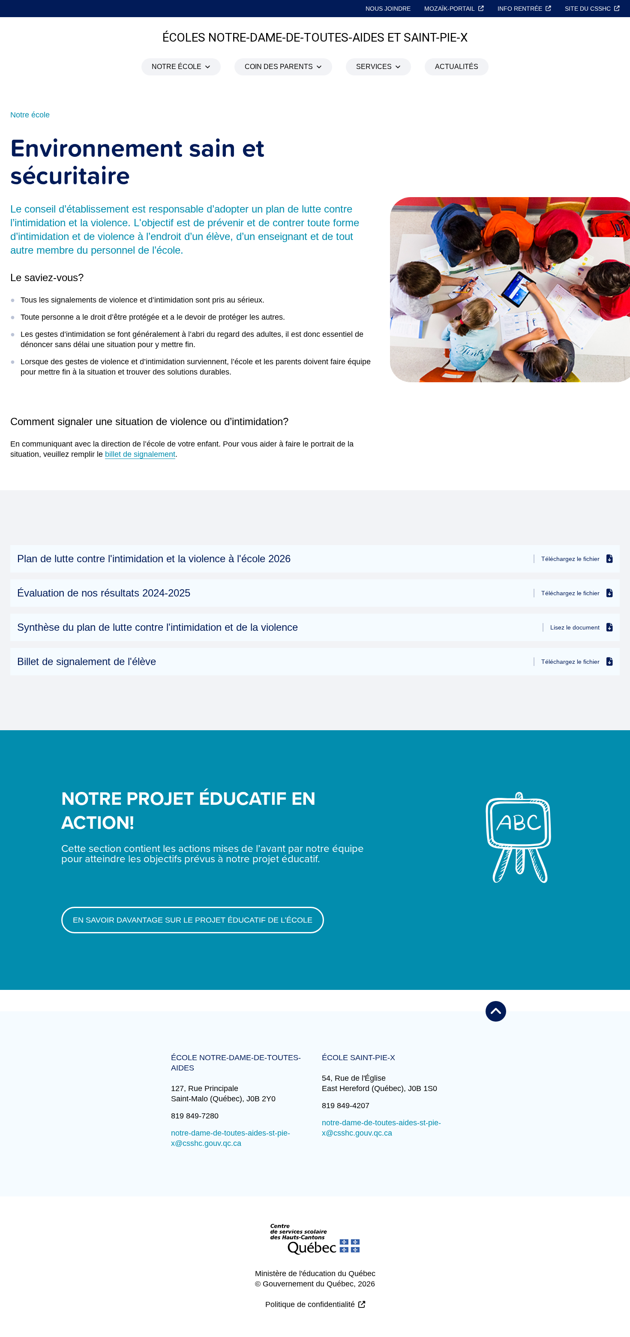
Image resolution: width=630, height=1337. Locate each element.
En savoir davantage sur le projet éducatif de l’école (192, 920)
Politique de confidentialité (310, 1304)
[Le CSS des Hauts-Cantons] (315, 1246)
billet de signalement (140, 454)
